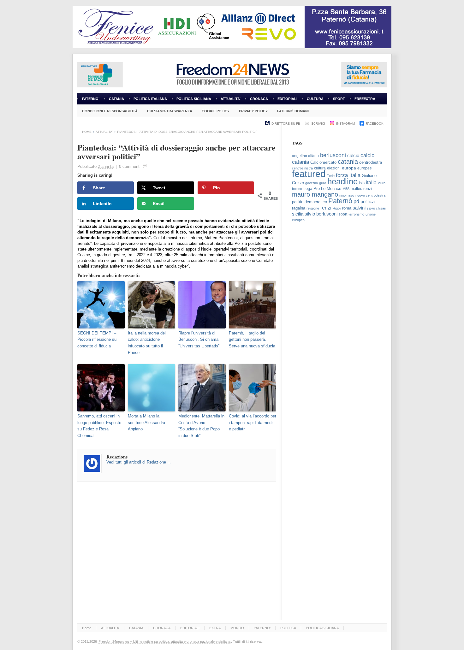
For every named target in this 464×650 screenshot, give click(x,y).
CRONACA (259, 99)
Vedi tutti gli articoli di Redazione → (138, 462)
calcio (353, 155)
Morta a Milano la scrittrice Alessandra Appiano (146, 423)
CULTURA (315, 99)
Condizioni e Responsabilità (110, 111)
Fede (331, 176)
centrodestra (370, 162)
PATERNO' (262, 628)
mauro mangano (315, 194)
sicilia (297, 213)
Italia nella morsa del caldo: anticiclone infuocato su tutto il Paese (147, 343)
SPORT (339, 99)
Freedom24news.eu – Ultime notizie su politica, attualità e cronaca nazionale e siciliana (164, 641)
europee (364, 168)
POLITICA (288, 628)
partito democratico (309, 201)
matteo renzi (361, 188)
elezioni (334, 168)
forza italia (348, 175)
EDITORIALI (285, 100)
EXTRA (215, 628)
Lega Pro (311, 188)
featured (308, 173)
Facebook (375, 123)
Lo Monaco (331, 188)
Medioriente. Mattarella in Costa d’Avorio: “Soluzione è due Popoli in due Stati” (201, 426)
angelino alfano (305, 156)
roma (346, 208)
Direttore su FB (285, 123)
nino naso (346, 195)
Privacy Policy (253, 111)
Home (87, 131)
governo (311, 183)
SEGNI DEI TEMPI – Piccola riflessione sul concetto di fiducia (97, 340)
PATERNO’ (90, 99)
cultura (320, 168)
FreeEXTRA (364, 99)
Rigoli (337, 208)
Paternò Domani (293, 111)
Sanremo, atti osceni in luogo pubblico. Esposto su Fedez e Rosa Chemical (99, 426)
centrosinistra (302, 168)
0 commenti (129, 166)
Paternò (340, 201)
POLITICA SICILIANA (193, 99)
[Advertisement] (339, 332)
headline (342, 181)
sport (343, 214)
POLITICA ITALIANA (150, 99)
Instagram (345, 123)
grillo (322, 183)
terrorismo (356, 214)
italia (371, 182)
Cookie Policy (215, 111)
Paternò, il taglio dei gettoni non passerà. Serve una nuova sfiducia (252, 340)
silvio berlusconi (321, 213)
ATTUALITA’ (231, 99)
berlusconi (333, 155)
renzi (325, 207)
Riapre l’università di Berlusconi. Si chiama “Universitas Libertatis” (198, 340)
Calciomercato (323, 162)
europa (349, 168)
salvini (359, 207)
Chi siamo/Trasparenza (169, 111)
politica (367, 201)
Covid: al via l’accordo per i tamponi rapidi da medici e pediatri (252, 423)
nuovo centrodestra (370, 195)
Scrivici (318, 123)
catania (348, 161)
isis (362, 183)
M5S (345, 189)
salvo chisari (376, 208)
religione (312, 208)
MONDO (237, 628)
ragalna (298, 208)
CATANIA (116, 99)
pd (356, 201)
